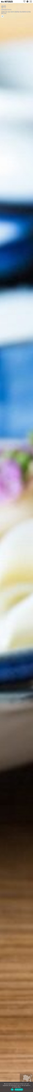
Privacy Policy (18, 1089)
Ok (12, 1089)
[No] (31, 1087)
